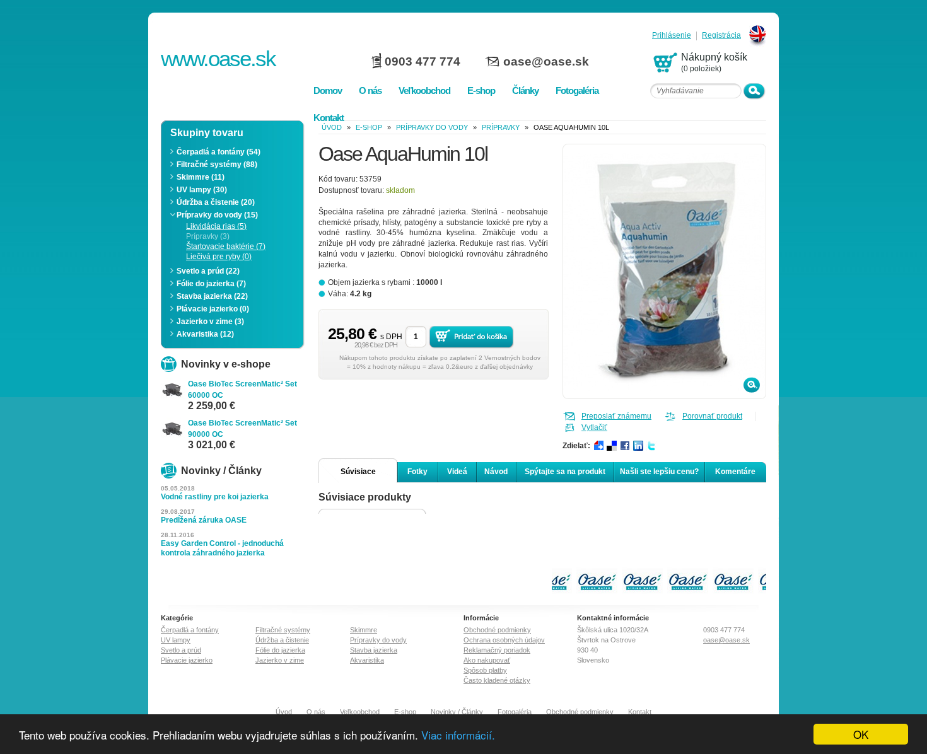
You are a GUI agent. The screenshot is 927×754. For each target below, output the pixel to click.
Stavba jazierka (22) (212, 296)
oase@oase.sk (546, 61)
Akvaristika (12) (205, 334)
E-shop (405, 712)
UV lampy (175, 640)
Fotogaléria (515, 712)
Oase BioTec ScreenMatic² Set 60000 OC (242, 390)
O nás (315, 712)
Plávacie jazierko (187, 660)
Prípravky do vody (432, 127)
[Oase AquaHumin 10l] (665, 396)
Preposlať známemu (616, 416)
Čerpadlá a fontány (190, 630)
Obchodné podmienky (497, 630)
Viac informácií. (458, 735)
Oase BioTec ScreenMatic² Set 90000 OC (242, 429)
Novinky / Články (457, 712)
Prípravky (501, 127)
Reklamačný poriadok (497, 650)
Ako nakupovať (487, 660)
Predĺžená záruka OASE (204, 520)
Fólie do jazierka (280, 650)
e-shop (369, 127)
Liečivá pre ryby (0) (219, 256)
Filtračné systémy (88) (217, 164)
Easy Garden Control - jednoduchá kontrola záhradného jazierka (222, 548)
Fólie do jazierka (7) (211, 283)
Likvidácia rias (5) (216, 226)
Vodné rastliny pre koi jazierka (215, 496)
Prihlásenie (671, 36)
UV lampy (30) (202, 189)
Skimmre (363, 630)
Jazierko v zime (279, 660)
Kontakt (639, 712)
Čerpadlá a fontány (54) (218, 152)
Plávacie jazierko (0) (213, 308)
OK (860, 734)
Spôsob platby (485, 670)
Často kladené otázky (497, 680)
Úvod (284, 712)
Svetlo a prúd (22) (208, 271)
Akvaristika (367, 660)
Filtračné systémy (282, 630)
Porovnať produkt (712, 416)
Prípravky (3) (208, 236)
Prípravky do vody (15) (217, 215)
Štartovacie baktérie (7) (225, 246)
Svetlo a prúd (181, 650)
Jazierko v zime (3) (210, 321)
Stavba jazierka (373, 650)
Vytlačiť (594, 427)
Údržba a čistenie (282, 640)
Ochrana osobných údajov (504, 640)
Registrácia (721, 36)
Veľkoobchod (360, 712)
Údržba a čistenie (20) (216, 202)
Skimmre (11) (200, 177)
